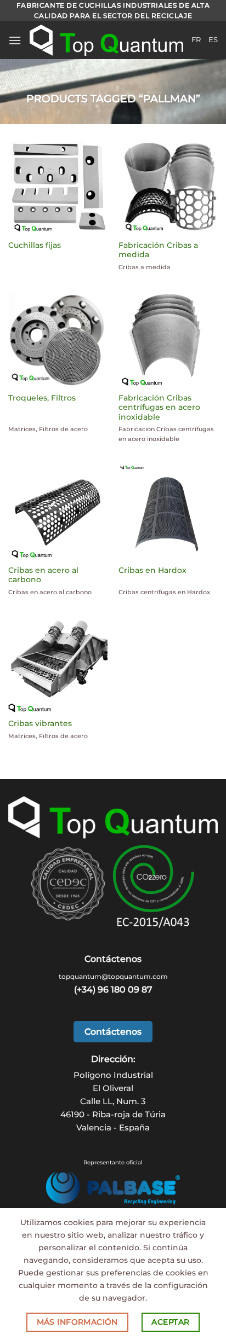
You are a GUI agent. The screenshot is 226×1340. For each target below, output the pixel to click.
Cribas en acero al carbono (43, 575)
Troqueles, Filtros (42, 397)
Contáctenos (113, 1031)
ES (213, 40)
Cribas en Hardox (152, 570)
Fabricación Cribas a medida (158, 250)
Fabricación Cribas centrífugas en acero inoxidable (159, 407)
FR (196, 40)
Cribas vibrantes (40, 723)
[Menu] (14, 40)
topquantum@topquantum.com (113, 976)
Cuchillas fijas (34, 245)
